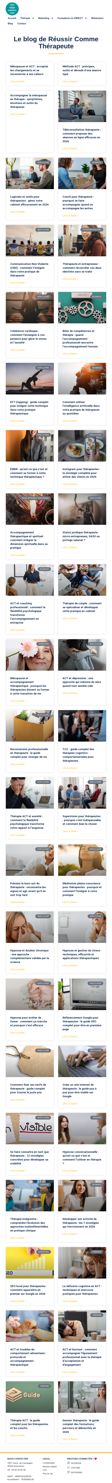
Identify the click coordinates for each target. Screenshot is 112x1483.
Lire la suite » (18, 81)
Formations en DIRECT (70, 18)
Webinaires (97, 18)
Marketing (43, 18)
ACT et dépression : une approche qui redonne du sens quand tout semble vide (82, 682)
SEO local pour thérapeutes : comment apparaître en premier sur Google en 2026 (28, 1289)
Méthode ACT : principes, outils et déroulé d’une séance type (82, 70)
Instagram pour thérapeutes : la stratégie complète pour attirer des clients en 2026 (81, 472)
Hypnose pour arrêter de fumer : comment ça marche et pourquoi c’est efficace (28, 1021)
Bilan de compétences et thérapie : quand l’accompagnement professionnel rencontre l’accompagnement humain (80, 338)
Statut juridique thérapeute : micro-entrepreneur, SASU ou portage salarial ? (81, 536)
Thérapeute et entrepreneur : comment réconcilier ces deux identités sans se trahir (82, 267)
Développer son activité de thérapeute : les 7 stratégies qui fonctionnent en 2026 (81, 1222)
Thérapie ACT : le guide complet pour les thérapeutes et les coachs (29, 1424)
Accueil (12, 18)
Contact (21, 23)
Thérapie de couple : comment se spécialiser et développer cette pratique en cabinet (82, 607)
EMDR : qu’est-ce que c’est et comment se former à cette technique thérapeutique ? (29, 472)
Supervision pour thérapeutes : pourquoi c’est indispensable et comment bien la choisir (82, 820)
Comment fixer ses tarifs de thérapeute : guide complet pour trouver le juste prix (28, 1088)
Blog (10, 23)
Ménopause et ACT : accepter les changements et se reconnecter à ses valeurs (29, 70)
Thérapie (25, 18)
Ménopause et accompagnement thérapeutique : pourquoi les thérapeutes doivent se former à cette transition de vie (29, 686)
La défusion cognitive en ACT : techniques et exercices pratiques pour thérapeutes (82, 1289)
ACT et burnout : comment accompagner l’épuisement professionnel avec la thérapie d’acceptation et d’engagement (82, 1357)
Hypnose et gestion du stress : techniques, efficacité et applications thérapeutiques (82, 954)
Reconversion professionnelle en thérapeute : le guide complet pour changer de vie (29, 753)
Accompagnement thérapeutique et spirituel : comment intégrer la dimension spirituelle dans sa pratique (29, 540)
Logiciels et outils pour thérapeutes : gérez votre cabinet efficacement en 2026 (29, 200)
